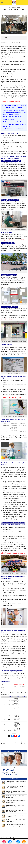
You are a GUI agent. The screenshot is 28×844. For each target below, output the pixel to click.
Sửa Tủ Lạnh (17, 7)
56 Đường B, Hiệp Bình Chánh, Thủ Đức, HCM (16, 700)
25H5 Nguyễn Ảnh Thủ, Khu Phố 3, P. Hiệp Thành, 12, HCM (16, 710)
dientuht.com (11, 119)
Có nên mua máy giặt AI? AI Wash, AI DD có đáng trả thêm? (15, 787)
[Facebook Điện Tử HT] (12, 736)
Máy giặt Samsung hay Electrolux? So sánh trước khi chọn (15, 811)
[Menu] (2, 2)
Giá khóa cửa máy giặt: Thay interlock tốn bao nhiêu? (15, 791)
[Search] (26, 2)
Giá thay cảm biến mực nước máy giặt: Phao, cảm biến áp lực (15, 806)
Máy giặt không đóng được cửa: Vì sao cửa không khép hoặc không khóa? (15, 825)
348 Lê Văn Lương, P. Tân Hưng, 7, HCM (16, 715)
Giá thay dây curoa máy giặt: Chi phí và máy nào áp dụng (15, 801)
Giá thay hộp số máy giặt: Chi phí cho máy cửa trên (15, 796)
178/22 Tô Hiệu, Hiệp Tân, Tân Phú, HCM (17, 704)
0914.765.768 (11, 774)
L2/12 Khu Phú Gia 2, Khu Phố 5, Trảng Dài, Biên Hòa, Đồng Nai (17, 730)
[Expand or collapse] (25, 38)
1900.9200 (9, 770)
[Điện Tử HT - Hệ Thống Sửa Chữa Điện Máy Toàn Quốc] (14, 2)
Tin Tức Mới (11, 7)
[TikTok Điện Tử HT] (9, 736)
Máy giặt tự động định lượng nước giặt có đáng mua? (16, 815)
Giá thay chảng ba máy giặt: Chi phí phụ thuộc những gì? (16, 820)
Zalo (19, 735)
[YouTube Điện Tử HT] (15, 736)
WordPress (19, 837)
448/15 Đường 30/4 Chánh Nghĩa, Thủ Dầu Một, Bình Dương (17, 724)
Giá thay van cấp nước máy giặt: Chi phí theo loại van (16, 782)
